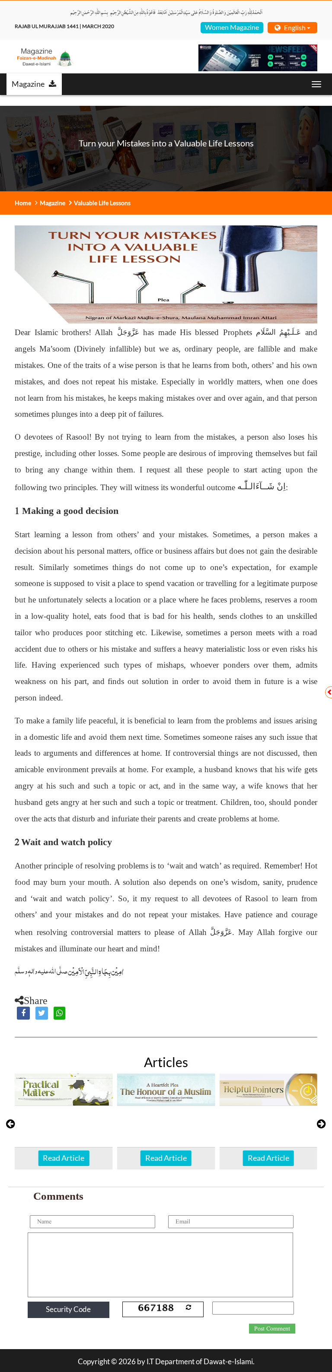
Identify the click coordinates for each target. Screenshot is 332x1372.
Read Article (63, 1158)
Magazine (28, 84)
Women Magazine (232, 27)
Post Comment (272, 1328)
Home (23, 202)
